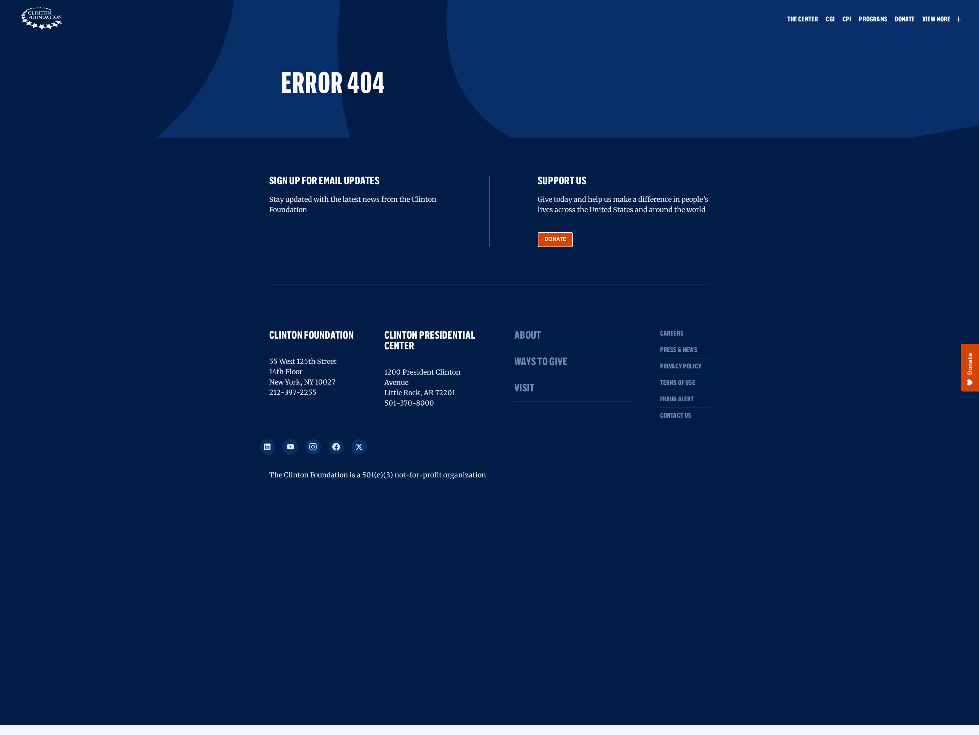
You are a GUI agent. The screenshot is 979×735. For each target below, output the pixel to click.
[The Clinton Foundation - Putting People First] (41, 17)
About (527, 335)
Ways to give (540, 362)
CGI (830, 19)
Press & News (678, 350)
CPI (847, 19)
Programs (873, 19)
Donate (905, 19)
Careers (671, 333)
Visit (524, 388)
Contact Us (675, 415)
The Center (802, 19)
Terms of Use (677, 383)
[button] (938, 19)
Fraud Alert (677, 399)
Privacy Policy (681, 366)
